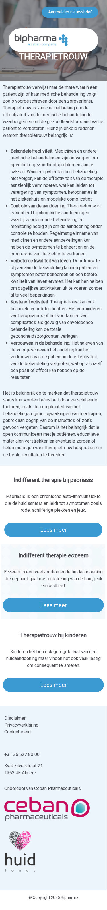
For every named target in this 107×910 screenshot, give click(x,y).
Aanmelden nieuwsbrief (70, 12)
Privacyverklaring (21, 725)
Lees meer (53, 529)
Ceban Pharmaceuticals (57, 788)
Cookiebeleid (17, 732)
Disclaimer (15, 718)
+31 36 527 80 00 (22, 754)
